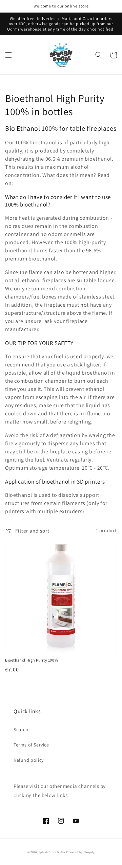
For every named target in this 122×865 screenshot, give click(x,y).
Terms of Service (31, 745)
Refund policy (29, 760)
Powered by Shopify (80, 852)
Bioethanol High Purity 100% (31, 660)
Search (21, 729)
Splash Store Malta (52, 852)
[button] (8, 55)
